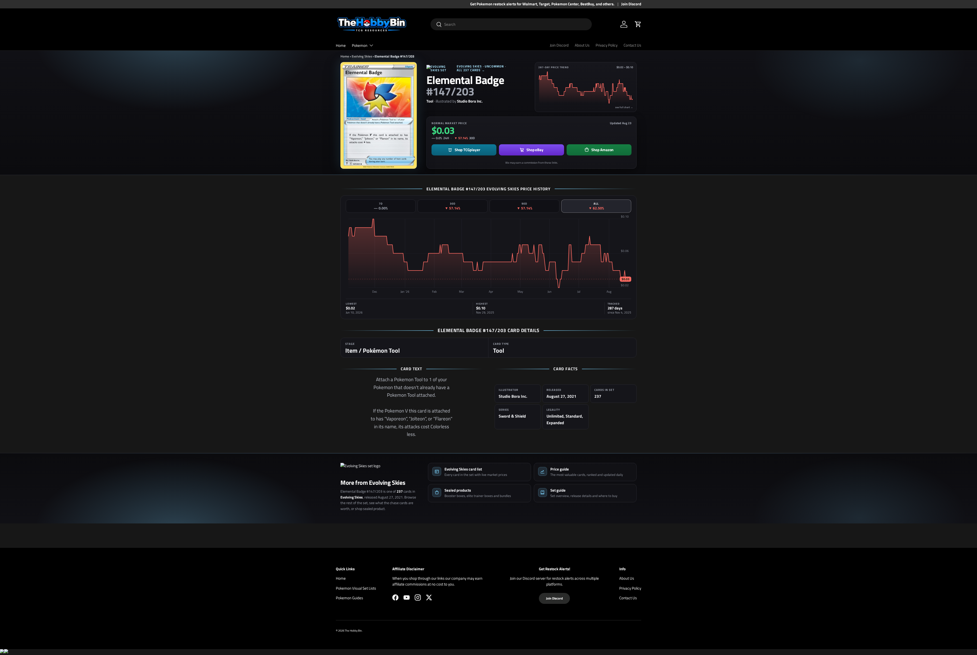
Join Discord (631, 4)
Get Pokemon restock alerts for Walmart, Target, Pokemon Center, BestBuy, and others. (542, 4)
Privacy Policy (606, 45)
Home (341, 45)
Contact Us (632, 45)
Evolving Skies (362, 56)
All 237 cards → (471, 70)
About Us (582, 45)
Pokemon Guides (349, 598)
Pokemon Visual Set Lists (356, 588)
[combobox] (511, 24)
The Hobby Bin (353, 630)
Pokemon (359, 45)
